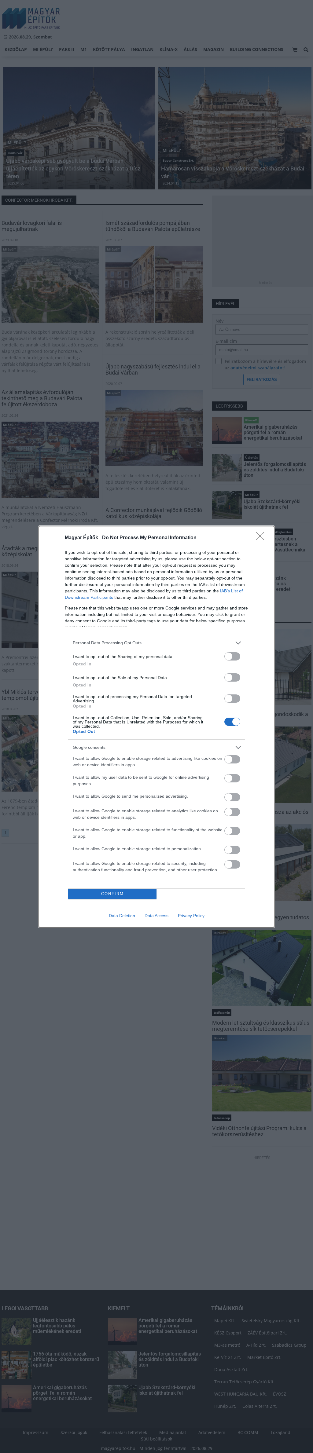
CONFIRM (112, 893)
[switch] (232, 656)
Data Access (156, 915)
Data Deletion (122, 915)
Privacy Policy (191, 915)
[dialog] (156, 726)
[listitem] (156, 643)
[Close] (262, 538)
